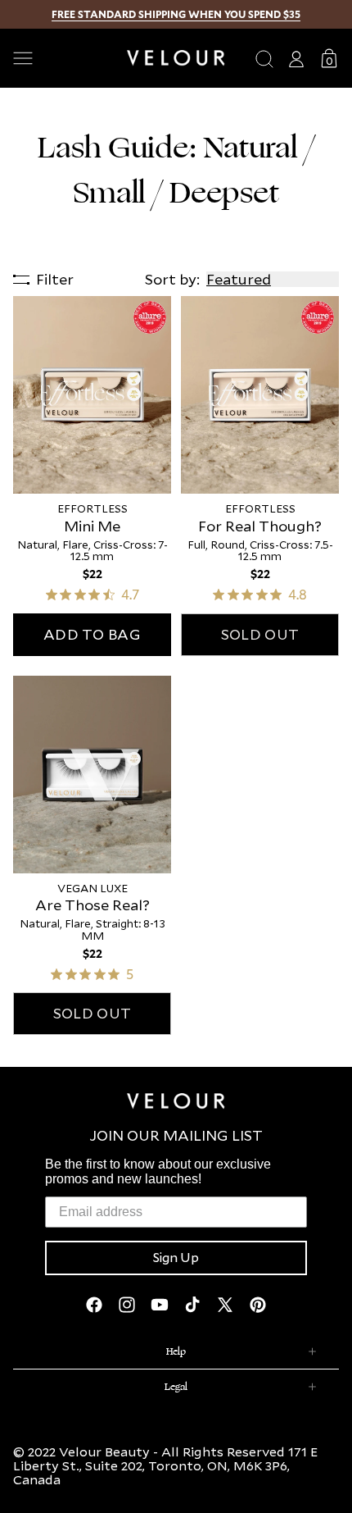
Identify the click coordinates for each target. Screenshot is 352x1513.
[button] (63, 58)
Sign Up (176, 1258)
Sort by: (172, 279)
